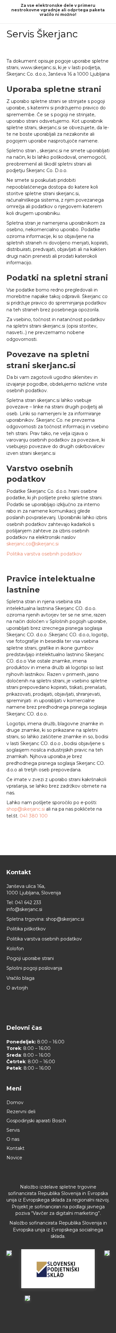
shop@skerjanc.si (25, 809)
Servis (13, 1130)
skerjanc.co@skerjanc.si (32, 544)
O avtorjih (17, 988)
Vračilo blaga (20, 978)
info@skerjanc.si (24, 909)
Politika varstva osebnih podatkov (44, 554)
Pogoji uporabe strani (30, 958)
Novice (14, 1158)
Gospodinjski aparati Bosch (36, 1121)
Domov (15, 1102)
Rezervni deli (20, 1112)
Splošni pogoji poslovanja (34, 968)
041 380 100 (34, 816)
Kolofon (15, 949)
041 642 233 (28, 902)
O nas (12, 1139)
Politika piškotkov (26, 929)
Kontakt (15, 1148)
